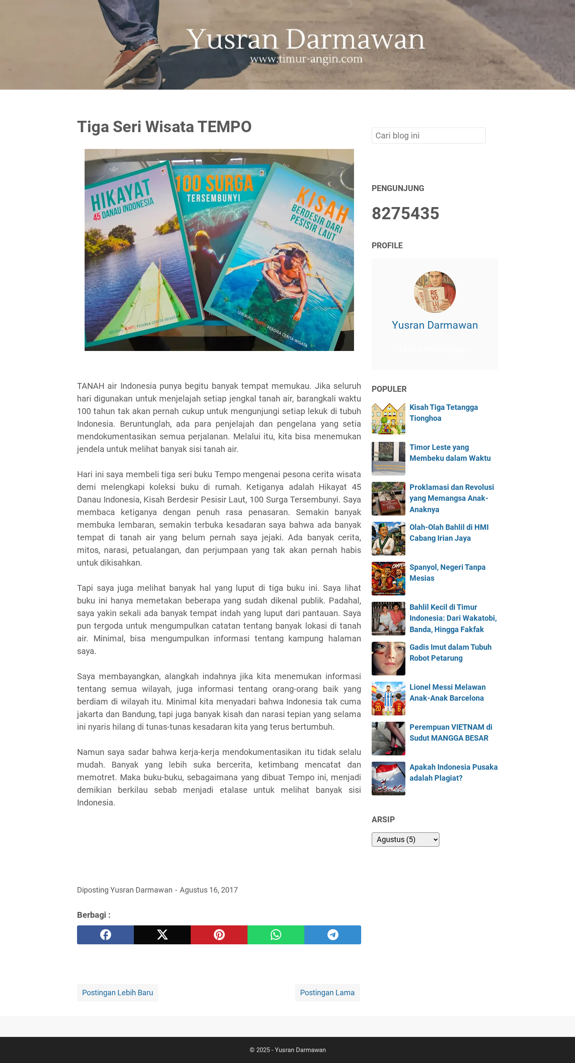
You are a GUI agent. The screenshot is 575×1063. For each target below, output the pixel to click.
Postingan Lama (327, 993)
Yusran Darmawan (435, 325)
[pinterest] (219, 934)
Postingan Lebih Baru (117, 993)
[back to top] (558, 1043)
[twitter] (162, 934)
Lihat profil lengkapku (435, 349)
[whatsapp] (276, 934)
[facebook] (105, 934)
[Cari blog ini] (493, 104)
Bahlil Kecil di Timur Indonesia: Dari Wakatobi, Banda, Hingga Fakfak (453, 618)
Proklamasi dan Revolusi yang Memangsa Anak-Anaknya (452, 498)
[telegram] (332, 934)
